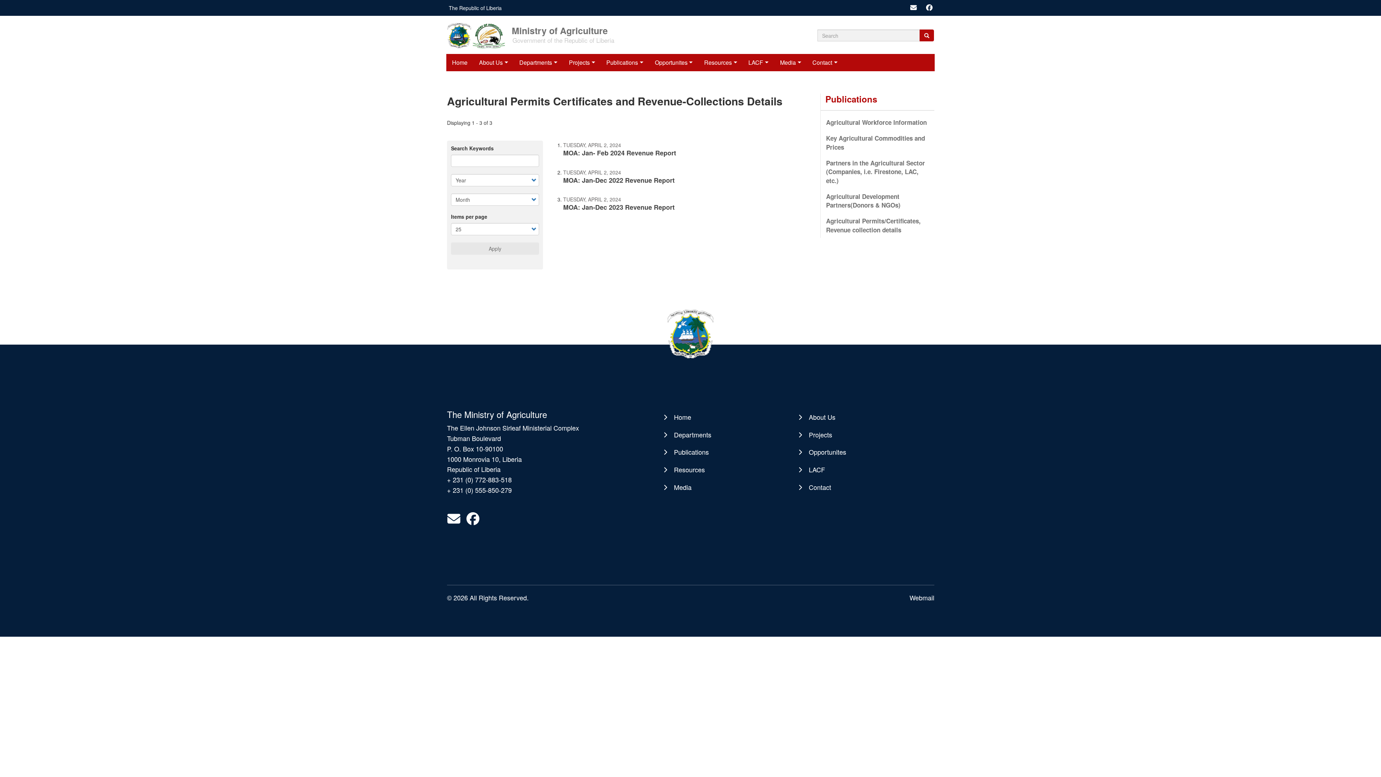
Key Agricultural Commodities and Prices (875, 142)
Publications (622, 62)
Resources (718, 62)
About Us (491, 62)
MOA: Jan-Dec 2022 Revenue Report (619, 180)
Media (788, 62)
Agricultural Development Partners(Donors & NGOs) (863, 200)
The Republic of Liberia (475, 8)
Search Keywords (472, 148)
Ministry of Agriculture (560, 30)
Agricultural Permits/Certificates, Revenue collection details (873, 225)
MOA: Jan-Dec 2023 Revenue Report (619, 207)
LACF (755, 62)
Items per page (469, 216)
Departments (535, 62)
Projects (579, 62)
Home (460, 62)
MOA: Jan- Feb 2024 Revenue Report (619, 153)
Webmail (922, 597)
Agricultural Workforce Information (876, 122)
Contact (822, 62)
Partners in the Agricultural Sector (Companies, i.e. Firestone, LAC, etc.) (875, 172)
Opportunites (671, 62)
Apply (495, 248)
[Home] (478, 35)
